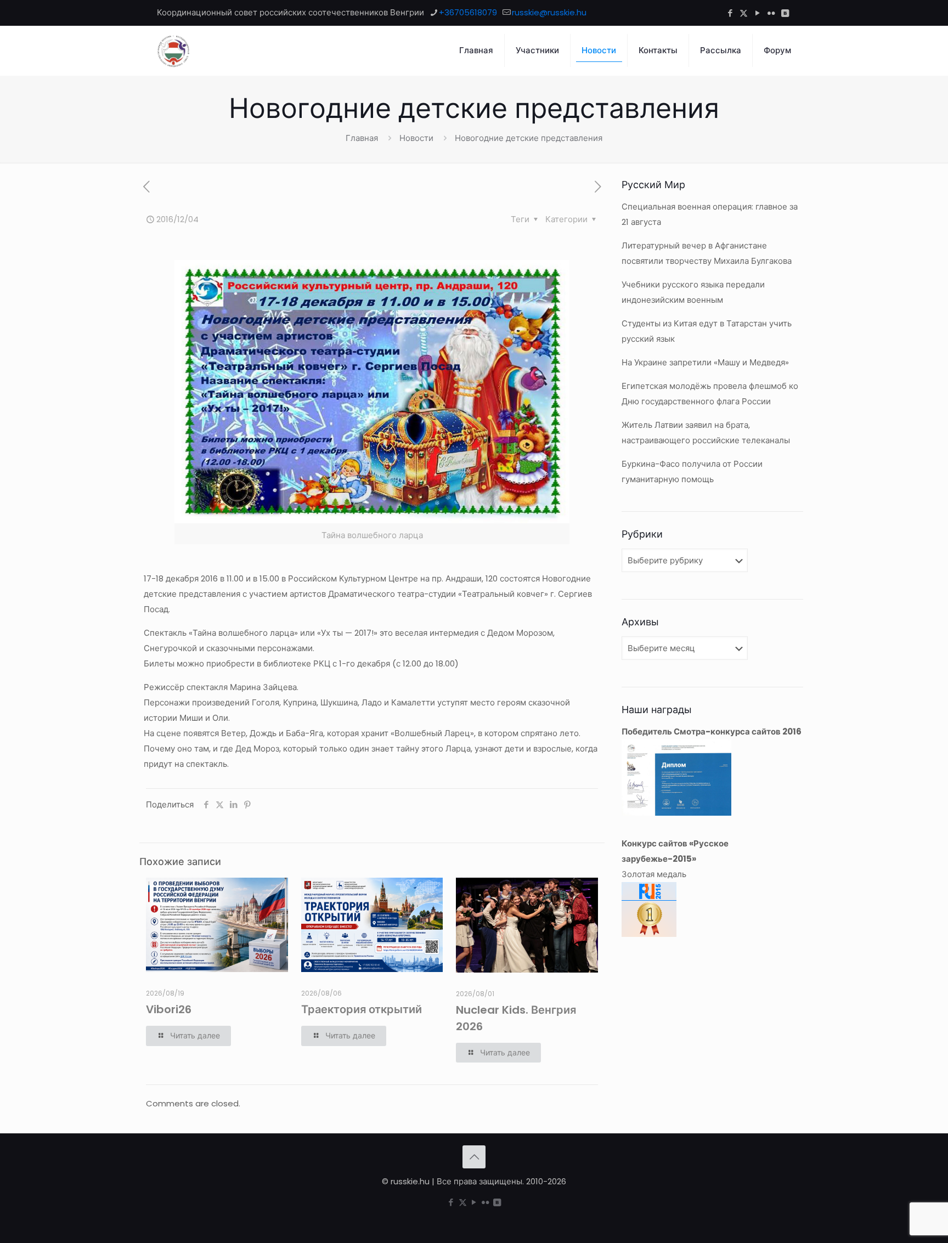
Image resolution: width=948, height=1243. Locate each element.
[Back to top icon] (474, 1156)
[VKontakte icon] (785, 13)
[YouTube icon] (757, 13)
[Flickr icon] (771, 13)
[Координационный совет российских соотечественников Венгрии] (173, 50)
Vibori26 (168, 1009)
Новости (416, 138)
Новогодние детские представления (528, 138)
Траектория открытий (361, 1009)
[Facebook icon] (730, 13)
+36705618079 (468, 12)
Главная (362, 138)
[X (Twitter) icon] (744, 13)
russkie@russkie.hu (549, 12)
